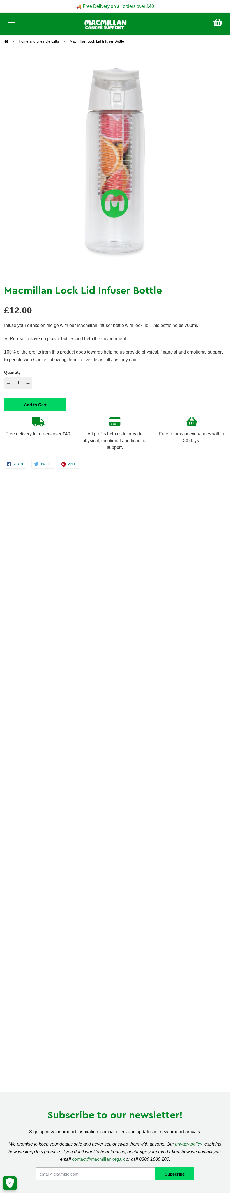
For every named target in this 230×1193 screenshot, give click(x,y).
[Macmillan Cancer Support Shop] (105, 24)
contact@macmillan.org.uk (98, 1159)
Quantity (12, 372)
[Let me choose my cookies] (10, 1183)
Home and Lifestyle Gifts (39, 41)
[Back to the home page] (7, 41)
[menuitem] (218, 22)
